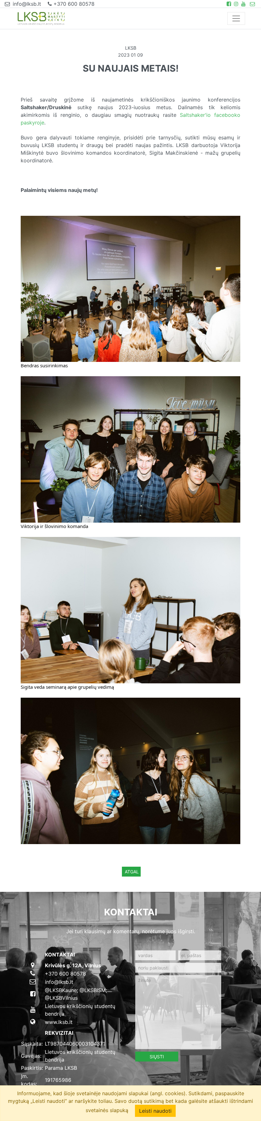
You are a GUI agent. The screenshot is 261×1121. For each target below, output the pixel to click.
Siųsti (157, 1056)
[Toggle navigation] (236, 18)
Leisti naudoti (155, 1111)
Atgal (132, 871)
